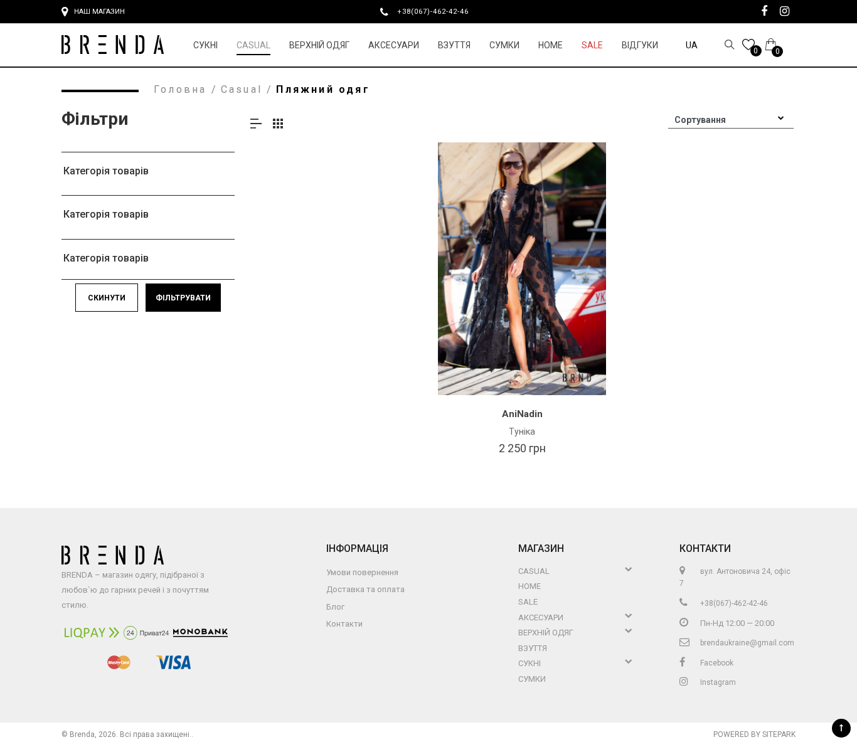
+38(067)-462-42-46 (438, 11)
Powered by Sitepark (754, 734)
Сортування (700, 120)
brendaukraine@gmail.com (746, 642)
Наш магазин (99, 12)
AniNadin (522, 414)
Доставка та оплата (365, 589)
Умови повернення (362, 572)
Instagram (717, 682)
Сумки (504, 45)
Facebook (715, 663)
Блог (335, 607)
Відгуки (640, 45)
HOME (550, 45)
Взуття (454, 45)
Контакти (344, 623)
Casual (253, 45)
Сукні (205, 45)
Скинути (106, 298)
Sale (592, 45)
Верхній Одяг (319, 45)
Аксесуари (393, 45)
